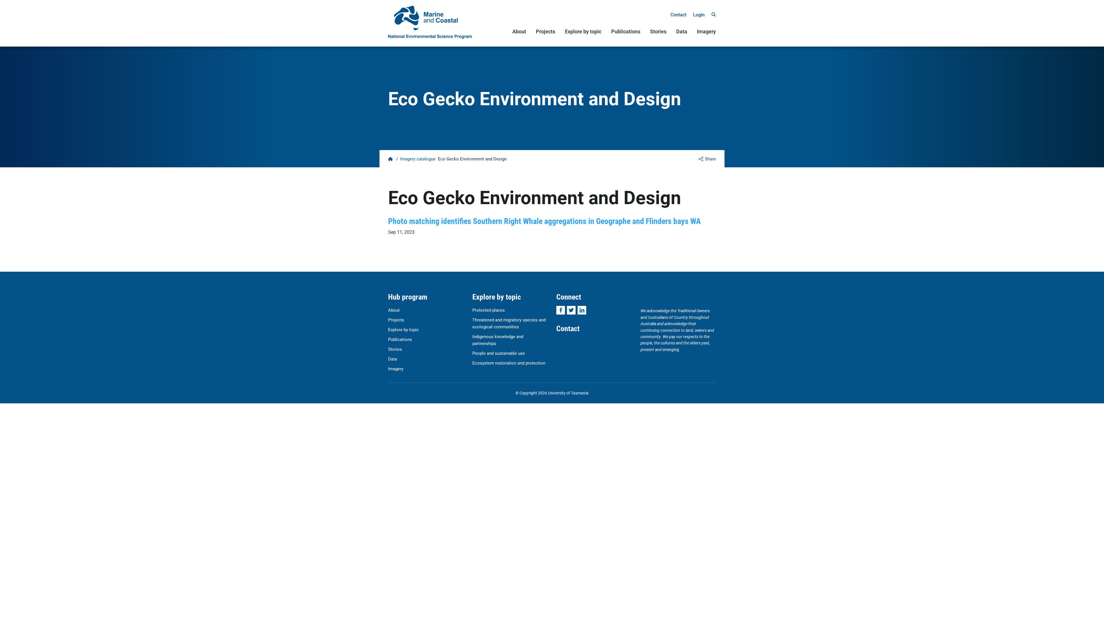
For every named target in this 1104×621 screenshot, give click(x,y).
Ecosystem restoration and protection (508, 363)
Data (681, 31)
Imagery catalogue (418, 159)
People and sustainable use (498, 353)
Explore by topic (583, 31)
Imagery (706, 31)
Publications (625, 31)
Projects (545, 31)
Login (699, 15)
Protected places (488, 310)
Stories (658, 31)
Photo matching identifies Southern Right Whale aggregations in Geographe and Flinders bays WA (544, 220)
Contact (678, 15)
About (519, 31)
